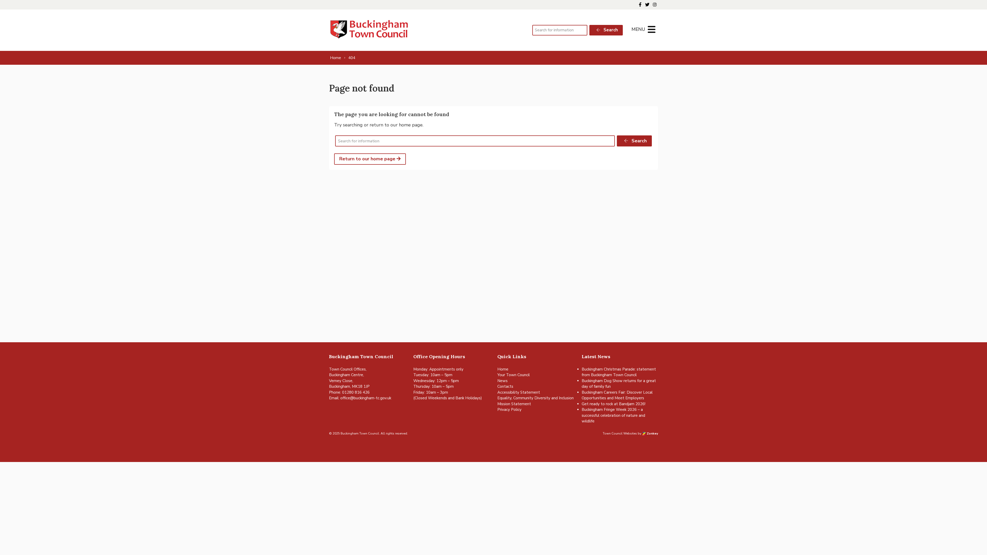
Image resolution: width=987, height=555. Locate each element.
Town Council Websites (620, 433)
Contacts (505, 386)
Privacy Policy (509, 409)
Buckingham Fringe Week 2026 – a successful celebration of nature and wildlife (613, 415)
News (502, 380)
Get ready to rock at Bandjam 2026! (613, 403)
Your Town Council (513, 374)
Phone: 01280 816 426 (349, 392)
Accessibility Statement (518, 392)
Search (610, 30)
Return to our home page (368, 159)
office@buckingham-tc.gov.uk (365, 398)
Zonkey (652, 433)
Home (502, 369)
